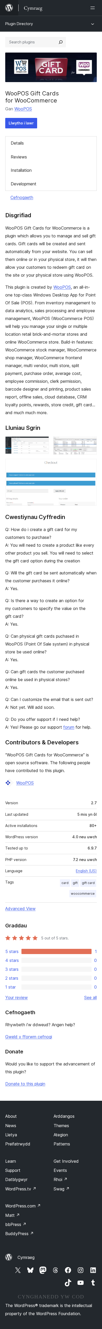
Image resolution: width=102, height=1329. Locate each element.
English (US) (86, 871)
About (11, 1116)
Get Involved (66, 1161)
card (65, 883)
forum (68, 727)
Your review (16, 997)
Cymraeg (26, 1257)
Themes (61, 1125)
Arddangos (64, 1116)
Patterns (62, 1144)
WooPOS (23, 108)
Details (17, 143)
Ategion (61, 1134)
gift (75, 883)
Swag (62, 1188)
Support (12, 1170)
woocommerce (83, 893)
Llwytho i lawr (21, 123)
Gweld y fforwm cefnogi (28, 1036)
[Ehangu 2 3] (89, 443)
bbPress (15, 1224)
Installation (21, 170)
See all (90, 997)
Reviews (19, 156)
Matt (12, 1215)
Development (23, 183)
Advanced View (20, 908)
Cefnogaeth (21, 197)
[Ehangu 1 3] (41, 443)
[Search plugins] (60, 42)
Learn (10, 1161)
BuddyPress (19, 1233)
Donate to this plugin (25, 1083)
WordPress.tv (20, 1188)
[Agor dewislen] (93, 8)
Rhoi (60, 1179)
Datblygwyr (16, 1179)
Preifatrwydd (17, 1144)
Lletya (11, 1134)
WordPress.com (23, 1205)
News (10, 1125)
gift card (88, 883)
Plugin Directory (19, 23)
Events (60, 1170)
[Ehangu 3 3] (89, 466)
